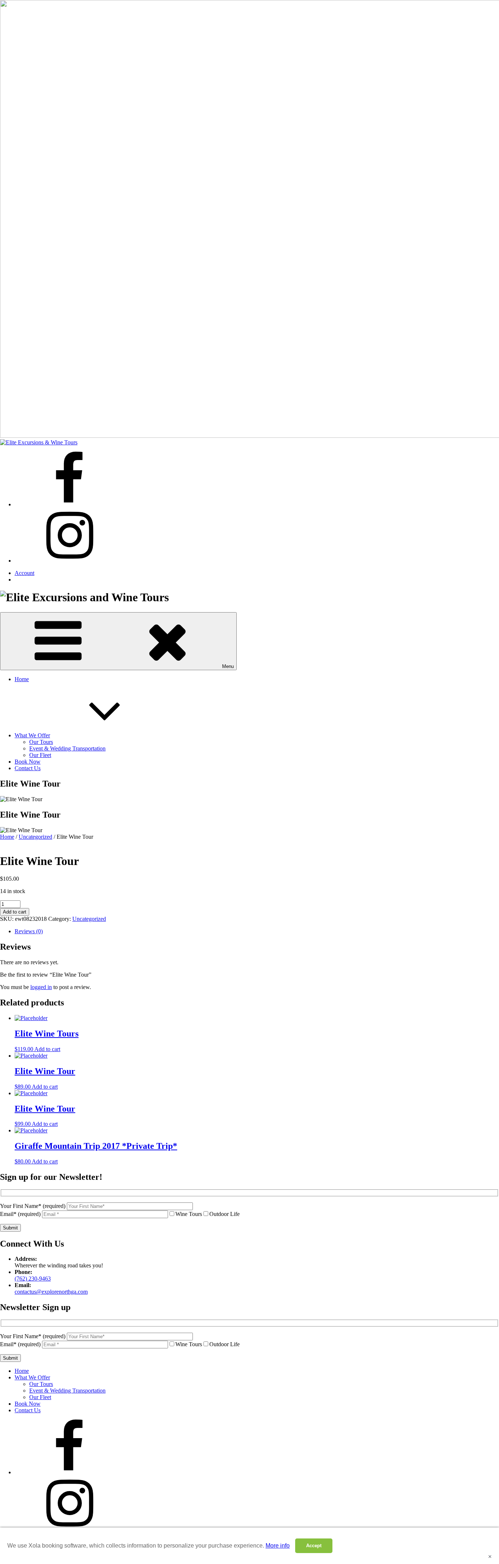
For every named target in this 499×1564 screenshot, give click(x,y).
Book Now (28, 761)
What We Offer (32, 735)
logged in (41, 987)
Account (24, 573)
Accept (313, 1545)
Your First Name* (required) (33, 1206)
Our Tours (41, 742)
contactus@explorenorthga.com (51, 1292)
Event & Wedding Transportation (67, 748)
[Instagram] (69, 560)
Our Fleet (40, 755)
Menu (228, 666)
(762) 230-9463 (33, 1278)
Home (22, 679)
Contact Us (28, 768)
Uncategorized (35, 837)
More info (278, 1545)
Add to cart (14, 912)
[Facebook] (69, 504)
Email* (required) (21, 1214)
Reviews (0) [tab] (29, 931)
